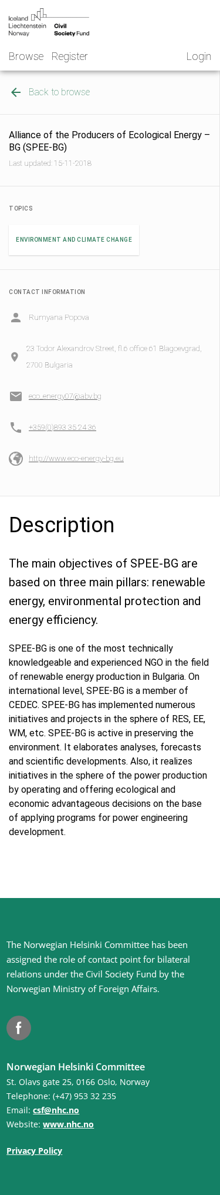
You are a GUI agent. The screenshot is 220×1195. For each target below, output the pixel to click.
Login (199, 56)
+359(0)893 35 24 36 (62, 427)
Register (70, 56)
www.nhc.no (68, 1124)
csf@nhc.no (56, 1110)
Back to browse (59, 92)
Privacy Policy (34, 1150)
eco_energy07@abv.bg (65, 396)
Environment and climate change (74, 239)
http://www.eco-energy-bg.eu (76, 458)
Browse (26, 56)
